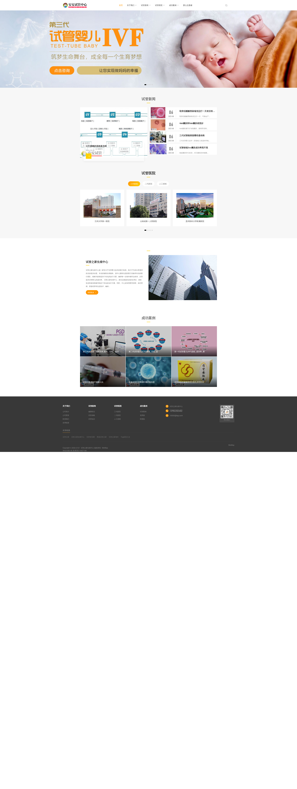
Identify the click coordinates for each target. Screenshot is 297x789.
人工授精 (163, 183)
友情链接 (66, 422)
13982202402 (176, 410)
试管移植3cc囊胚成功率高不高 (193, 147)
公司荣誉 (66, 415)
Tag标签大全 (125, 437)
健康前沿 (91, 411)
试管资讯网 (91, 437)
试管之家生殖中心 (77, 437)
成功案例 (172, 5)
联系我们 (66, 419)
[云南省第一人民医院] (148, 205)
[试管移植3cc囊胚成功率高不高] (158, 149)
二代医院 (148, 183)
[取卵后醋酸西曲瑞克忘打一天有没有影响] (158, 112)
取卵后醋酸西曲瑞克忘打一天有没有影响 (198, 111)
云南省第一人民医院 (148, 221)
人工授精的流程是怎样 (96, 146)
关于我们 (130, 5)
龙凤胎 (142, 415)
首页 (121, 5)
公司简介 (66, 411)
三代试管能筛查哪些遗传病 (192, 135)
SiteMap (105, 448)
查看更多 (91, 292)
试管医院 (158, 5)
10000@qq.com (176, 415)
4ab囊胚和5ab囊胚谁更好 (191, 123)
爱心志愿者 (187, 5)
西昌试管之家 (102, 437)
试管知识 (91, 419)
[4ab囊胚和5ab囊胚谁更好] (158, 124)
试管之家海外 (114, 437)
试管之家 (66, 437)
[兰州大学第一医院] (102, 205)
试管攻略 (91, 415)
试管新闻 (144, 5)
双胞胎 (142, 419)
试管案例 (143, 411)
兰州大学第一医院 (102, 221)
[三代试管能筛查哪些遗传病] (158, 137)
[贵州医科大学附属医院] (194, 205)
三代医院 (134, 183)
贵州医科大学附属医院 (195, 221)
